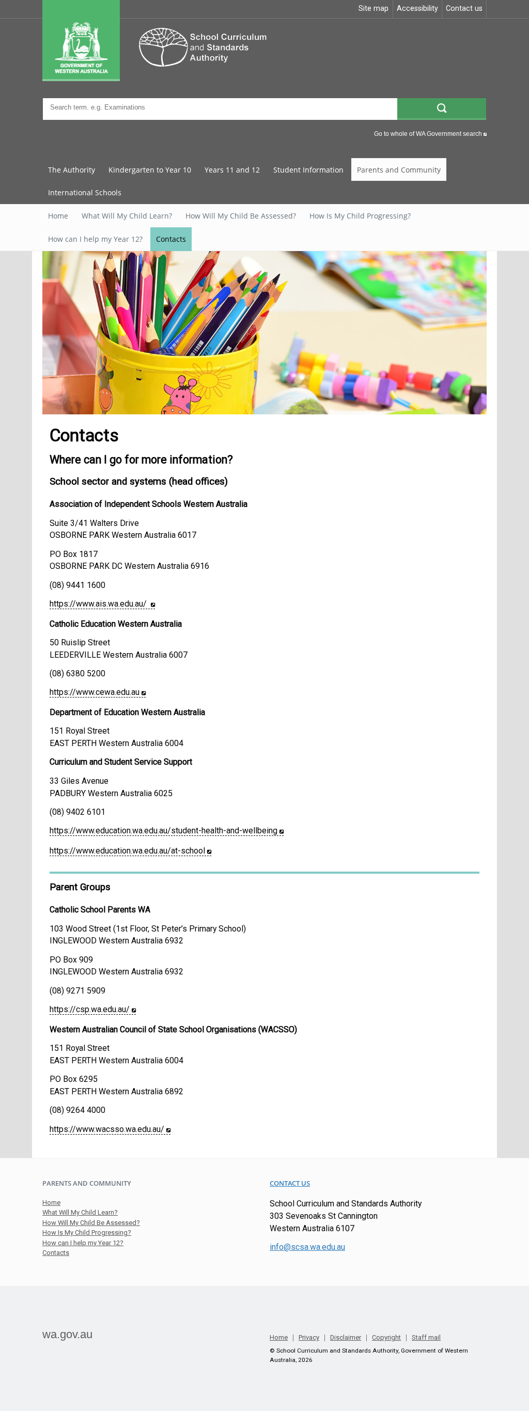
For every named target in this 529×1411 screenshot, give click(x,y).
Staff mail (426, 1338)
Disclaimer (345, 1338)
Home (58, 216)
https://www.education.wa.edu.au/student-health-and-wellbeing (167, 830)
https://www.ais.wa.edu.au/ (102, 604)
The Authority (71, 170)
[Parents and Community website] (167, 78)
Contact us (290, 1183)
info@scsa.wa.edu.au (307, 1247)
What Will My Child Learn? (127, 216)
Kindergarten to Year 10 (149, 170)
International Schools (84, 192)
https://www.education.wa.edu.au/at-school (130, 851)
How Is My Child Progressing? (360, 216)
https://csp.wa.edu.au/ (93, 1009)
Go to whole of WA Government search (430, 133)
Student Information (308, 170)
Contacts (171, 239)
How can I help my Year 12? (95, 239)
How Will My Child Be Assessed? (240, 216)
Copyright (386, 1338)
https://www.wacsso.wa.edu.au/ (110, 1129)
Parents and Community (399, 170)
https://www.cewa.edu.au (98, 692)
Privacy (309, 1338)
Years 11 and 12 (232, 170)
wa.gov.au (67, 1334)
